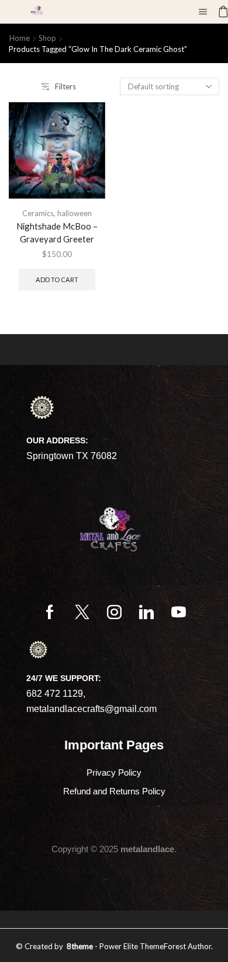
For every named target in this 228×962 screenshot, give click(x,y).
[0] (218, 12)
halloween (74, 213)
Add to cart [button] (57, 279)
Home (19, 38)
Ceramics (38, 213)
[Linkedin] (146, 612)
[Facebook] (50, 612)
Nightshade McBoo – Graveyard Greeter (57, 232)
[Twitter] (82, 612)
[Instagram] (114, 612)
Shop (47, 38)
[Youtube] (178, 612)
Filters (65, 86)
